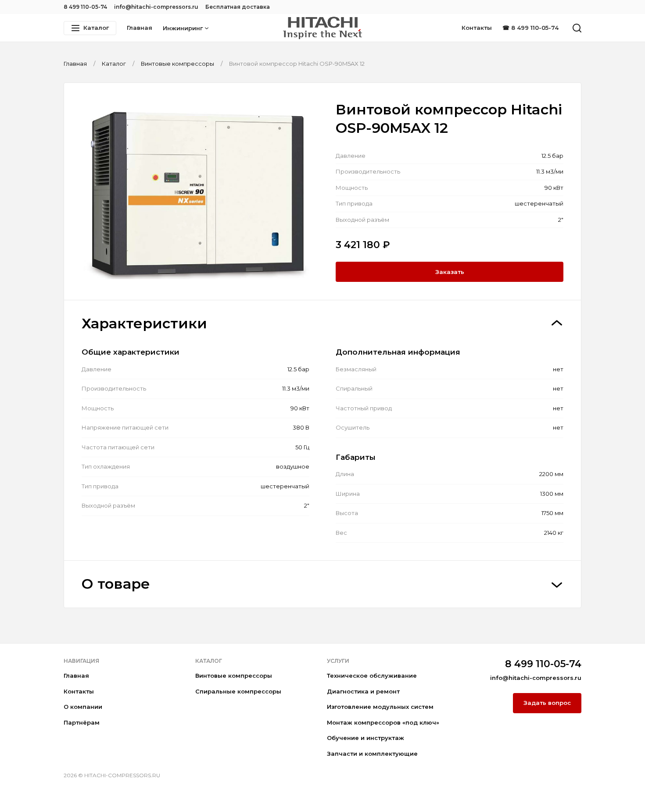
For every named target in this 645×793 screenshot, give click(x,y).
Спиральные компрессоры (238, 691)
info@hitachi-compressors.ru (156, 7)
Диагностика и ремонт (363, 691)
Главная (139, 27)
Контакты (477, 27)
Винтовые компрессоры (233, 675)
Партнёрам (82, 722)
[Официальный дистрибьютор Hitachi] (322, 28)
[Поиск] (577, 28)
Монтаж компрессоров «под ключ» (383, 722)
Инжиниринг (183, 28)
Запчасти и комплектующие (372, 753)
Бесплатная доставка (237, 7)
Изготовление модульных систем (380, 706)
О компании (83, 706)
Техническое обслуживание (372, 675)
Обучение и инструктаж (365, 737)
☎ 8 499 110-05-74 (530, 27)
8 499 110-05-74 (85, 7)
